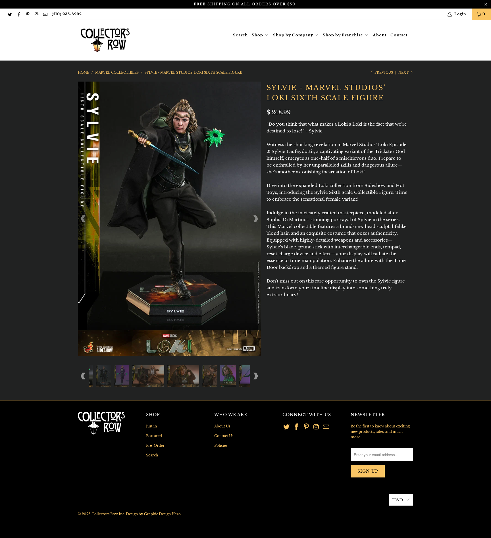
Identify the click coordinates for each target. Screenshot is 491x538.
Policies (220, 445)
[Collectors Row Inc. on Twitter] (9, 14)
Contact (398, 35)
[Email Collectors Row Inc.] (45, 14)
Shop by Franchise (343, 35)
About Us (222, 426)
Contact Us (223, 436)
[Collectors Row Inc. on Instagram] (36, 14)
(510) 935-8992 (67, 14)
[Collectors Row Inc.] (105, 40)
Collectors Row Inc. (108, 514)
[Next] (255, 219)
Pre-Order (155, 445)
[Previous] (83, 219)
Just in (151, 426)
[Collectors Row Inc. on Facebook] (18, 14)
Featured (154, 436)
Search (240, 35)
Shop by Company (293, 35)
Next (403, 72)
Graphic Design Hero (162, 514)
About (379, 35)
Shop (258, 35)
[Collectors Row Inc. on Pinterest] (27, 14)
